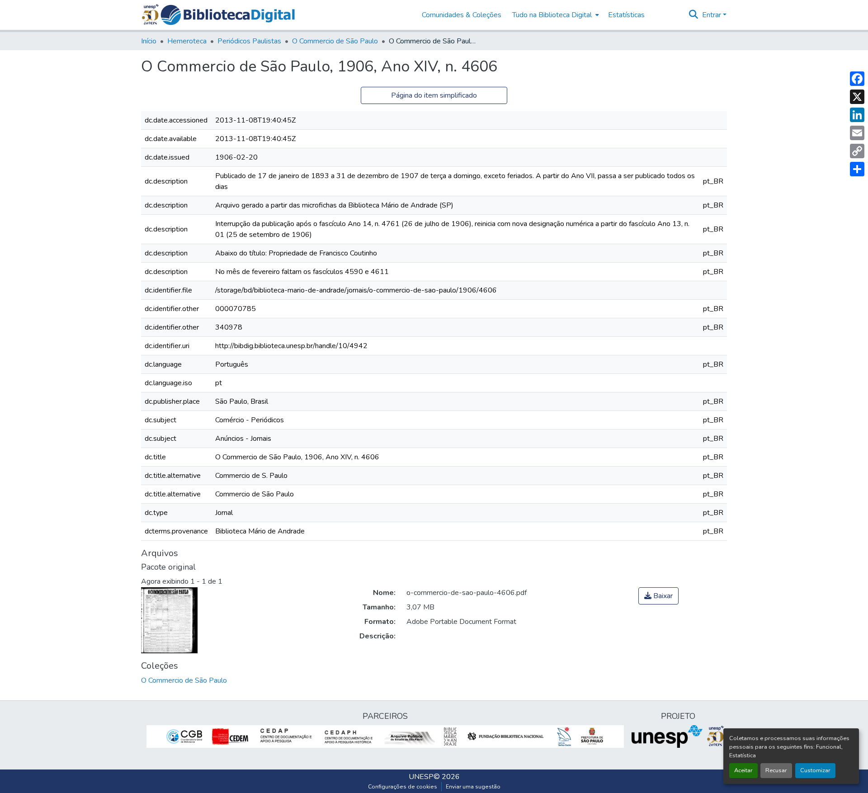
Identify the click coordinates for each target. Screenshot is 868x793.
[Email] (857, 133)
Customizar (815, 770)
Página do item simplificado (434, 95)
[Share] (857, 169)
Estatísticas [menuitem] (626, 15)
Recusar (776, 770)
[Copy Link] (857, 151)
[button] (228, 15)
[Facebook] (857, 79)
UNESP (421, 777)
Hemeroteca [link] (187, 41)
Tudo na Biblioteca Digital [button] (552, 15)
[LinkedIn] (857, 115)
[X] (857, 97)
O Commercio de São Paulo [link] (335, 41)
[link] (658, 595)
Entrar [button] (712, 15)
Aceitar (743, 770)
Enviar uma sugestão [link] (473, 786)
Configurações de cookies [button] (402, 786)
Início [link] (148, 41)
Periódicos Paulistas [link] (249, 41)
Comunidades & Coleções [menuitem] (461, 15)
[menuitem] (554, 15)
